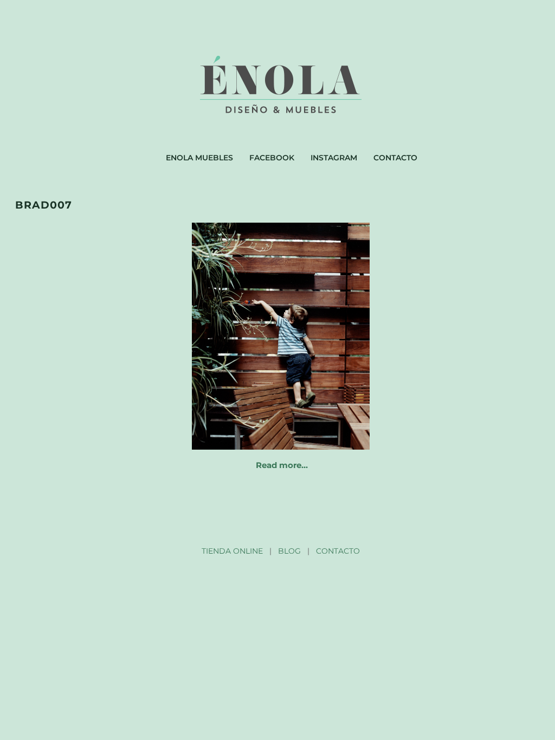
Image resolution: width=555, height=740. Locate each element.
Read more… (282, 465)
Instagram (334, 158)
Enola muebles (199, 158)
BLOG (289, 551)
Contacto (395, 158)
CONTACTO (338, 551)
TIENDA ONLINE (232, 551)
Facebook (271, 158)
